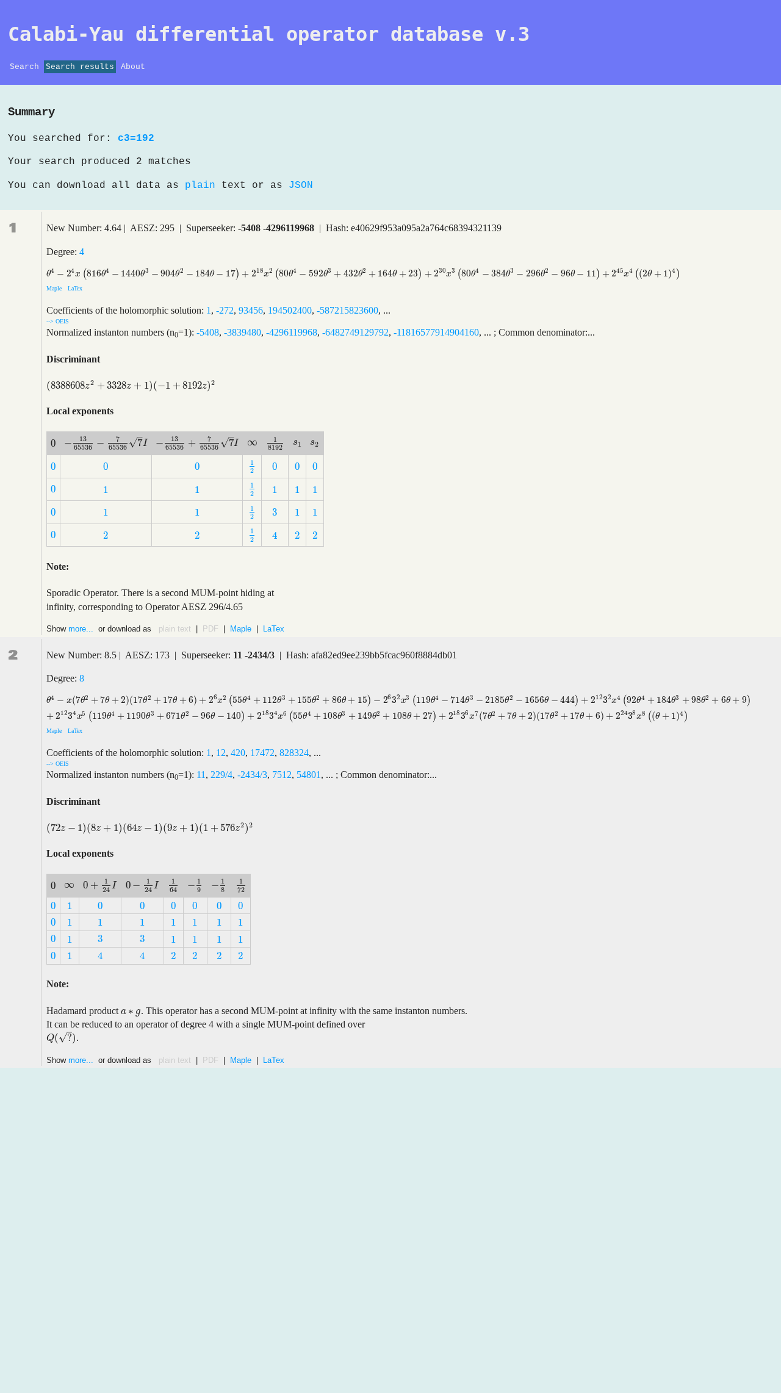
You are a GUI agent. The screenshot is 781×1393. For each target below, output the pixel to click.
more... (82, 628)
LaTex (74, 288)
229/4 (221, 774)
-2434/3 (252, 774)
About (133, 66)
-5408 (207, 332)
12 (221, 752)
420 (238, 752)
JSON (301, 185)
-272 (225, 310)
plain (200, 185)
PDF (210, 628)
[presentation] (363, 273)
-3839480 (242, 332)
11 (201, 774)
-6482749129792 (355, 332)
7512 (282, 774)
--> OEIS (57, 321)
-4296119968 (291, 332)
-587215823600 (347, 310)
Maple (54, 288)
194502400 (290, 310)
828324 (294, 752)
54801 (309, 774)
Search (24, 66)
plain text (174, 628)
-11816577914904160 (436, 332)
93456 (251, 310)
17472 (262, 752)
